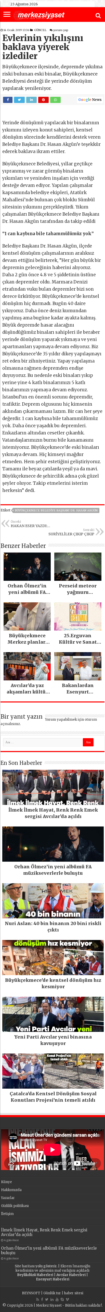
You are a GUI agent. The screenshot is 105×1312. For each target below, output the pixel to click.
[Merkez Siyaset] (39, 15)
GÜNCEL (40, 30)
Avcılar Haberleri (71, 1275)
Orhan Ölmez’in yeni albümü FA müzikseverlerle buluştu (49, 1250)
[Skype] (62, 1299)
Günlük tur (52, 1293)
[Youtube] (57, 1299)
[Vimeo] (67, 1299)
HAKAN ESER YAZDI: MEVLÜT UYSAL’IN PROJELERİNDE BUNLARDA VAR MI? (35, 524)
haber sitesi (73, 1293)
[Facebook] (42, 1299)
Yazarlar (8, 1198)
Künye (6, 1182)
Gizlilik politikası (15, 1206)
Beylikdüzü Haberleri (35, 1275)
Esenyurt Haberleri (52, 1279)
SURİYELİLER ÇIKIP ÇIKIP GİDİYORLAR (71, 532)
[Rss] (38, 1299)
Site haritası (25, 1266)
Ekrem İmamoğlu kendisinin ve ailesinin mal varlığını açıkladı (53, 1268)
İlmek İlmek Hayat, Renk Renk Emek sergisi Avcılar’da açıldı (44, 1232)
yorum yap (60, 30)
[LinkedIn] (52, 1299)
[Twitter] (47, 1299)
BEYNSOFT (31, 1293)
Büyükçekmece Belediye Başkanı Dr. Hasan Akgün (56, 510)
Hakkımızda (11, 1190)
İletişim (7, 1214)
